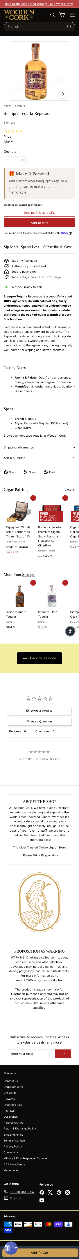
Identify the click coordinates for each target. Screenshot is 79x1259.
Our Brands (11, 1116)
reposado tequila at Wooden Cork (42, 435)
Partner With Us (13, 1122)
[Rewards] (11, 1248)
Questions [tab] (42, 731)
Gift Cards (10, 1092)
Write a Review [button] (41, 711)
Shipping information (19, 447)
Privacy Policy (13, 1146)
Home (7, 105)
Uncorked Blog (13, 1104)
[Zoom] (63, 94)
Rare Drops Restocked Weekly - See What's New (39, 3)
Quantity (10, 151)
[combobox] (39, 27)
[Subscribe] (63, 1053)
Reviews (9, 1110)
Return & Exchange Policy (20, 1128)
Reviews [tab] (15, 731)
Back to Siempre (42, 658)
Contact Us (11, 1081)
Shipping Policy (13, 1134)
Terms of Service (14, 1140)
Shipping (9, 204)
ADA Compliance (14, 1164)
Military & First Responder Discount (26, 1158)
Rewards (9, 1099)
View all (70, 489)
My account (11, 1170)
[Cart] (62, 14)
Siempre (20, 105)
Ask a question (14, 458)
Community (11, 1152)
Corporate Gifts (13, 1086)
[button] (70, 631)
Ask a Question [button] (41, 721)
